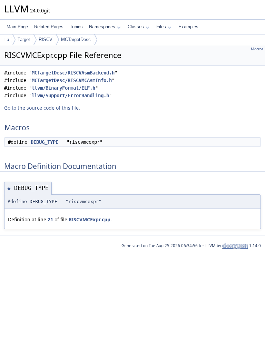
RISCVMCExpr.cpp (89, 219)
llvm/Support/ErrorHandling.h (70, 95)
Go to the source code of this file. (42, 107)
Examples (188, 26)
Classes (136, 26)
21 (50, 219)
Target (24, 39)
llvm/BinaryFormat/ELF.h (63, 88)
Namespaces (102, 26)
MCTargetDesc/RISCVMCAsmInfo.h (72, 80)
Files (161, 26)
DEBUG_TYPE (44, 142)
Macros (257, 49)
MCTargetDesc (76, 39)
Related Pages (48, 26)
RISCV (45, 39)
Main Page (17, 26)
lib (6, 39)
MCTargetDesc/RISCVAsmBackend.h (73, 72)
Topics (76, 26)
